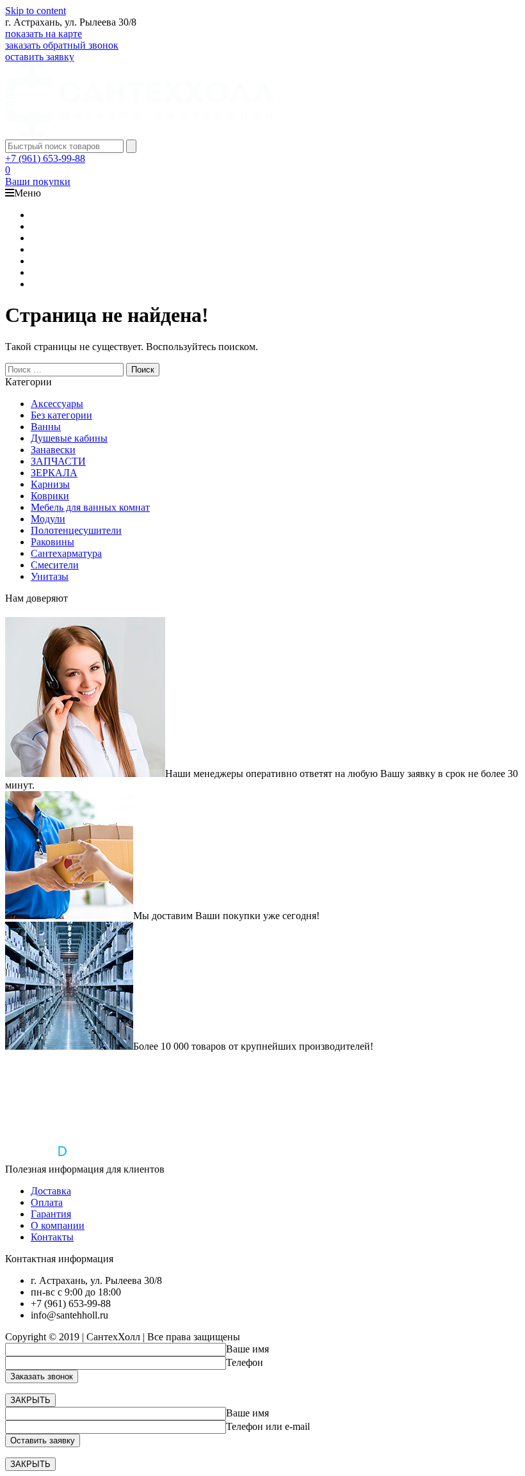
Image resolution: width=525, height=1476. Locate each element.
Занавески (53, 449)
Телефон (244, 1362)
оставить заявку (39, 56)
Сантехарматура (66, 553)
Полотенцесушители (76, 530)
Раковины (52, 541)
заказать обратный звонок (61, 45)
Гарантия (51, 1213)
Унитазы (50, 576)
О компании (58, 1225)
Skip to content (35, 10)
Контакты (52, 1236)
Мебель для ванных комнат (90, 507)
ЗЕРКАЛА (54, 472)
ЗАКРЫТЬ (30, 1400)
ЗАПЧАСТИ (58, 461)
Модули (48, 518)
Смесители (55, 564)
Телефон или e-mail (268, 1426)
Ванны (46, 426)
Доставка (51, 1190)
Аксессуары (57, 403)
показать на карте (43, 33)
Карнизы (50, 484)
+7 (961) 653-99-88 (45, 158)
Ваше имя (247, 1349)
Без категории (61, 415)
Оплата (47, 1202)
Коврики (50, 495)
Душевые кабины (69, 438)
